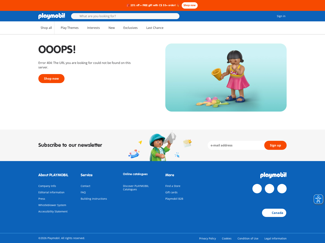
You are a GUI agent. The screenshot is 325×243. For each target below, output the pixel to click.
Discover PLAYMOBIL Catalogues (136, 187)
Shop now (190, 5)
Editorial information (51, 192)
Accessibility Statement (53, 211)
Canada (277, 213)
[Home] (51, 16)
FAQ (83, 192)
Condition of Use (248, 238)
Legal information (275, 238)
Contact (85, 186)
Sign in (281, 16)
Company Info (47, 186)
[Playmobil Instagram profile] (282, 188)
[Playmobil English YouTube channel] (269, 188)
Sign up (275, 145)
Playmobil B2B (174, 198)
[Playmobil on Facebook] (257, 188)
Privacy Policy (207, 238)
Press (41, 198)
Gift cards (171, 192)
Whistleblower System (52, 205)
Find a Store (172, 186)
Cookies (227, 238)
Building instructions (94, 198)
